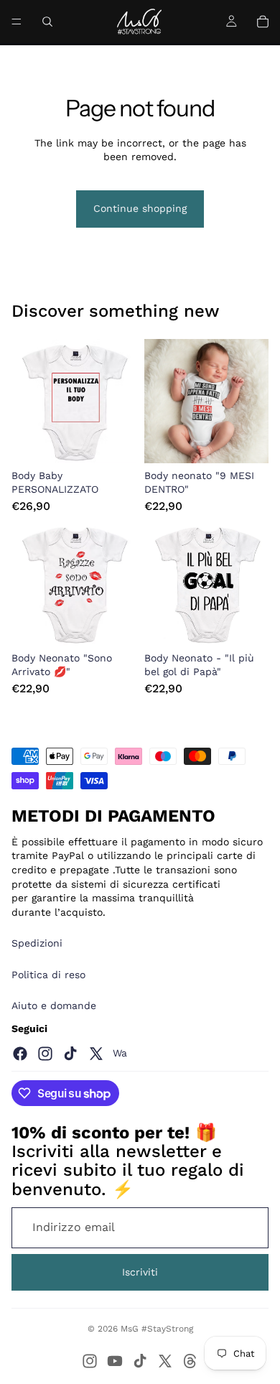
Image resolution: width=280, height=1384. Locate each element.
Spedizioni (36, 943)
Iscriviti (140, 1272)
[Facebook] (20, 1053)
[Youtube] (114, 1361)
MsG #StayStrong (157, 1329)
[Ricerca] (47, 21)
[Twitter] (96, 1053)
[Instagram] (45, 1053)
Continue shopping (140, 208)
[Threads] (190, 1361)
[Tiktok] (70, 1053)
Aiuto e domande (53, 1005)
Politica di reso (48, 974)
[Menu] (16, 21)
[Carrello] (263, 21)
